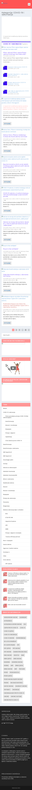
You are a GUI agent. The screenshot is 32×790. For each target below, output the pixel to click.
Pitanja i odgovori (14, 229)
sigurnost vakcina (21, 686)
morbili (6, 665)
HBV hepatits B (7, 456)
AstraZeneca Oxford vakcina (13, 624)
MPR (12, 665)
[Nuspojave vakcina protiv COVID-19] (5, 68)
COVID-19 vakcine (9, 638)
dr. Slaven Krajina (9, 645)
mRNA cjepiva (19, 665)
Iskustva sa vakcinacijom (10, 467)
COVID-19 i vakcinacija (21, 139)
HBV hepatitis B (7, 452)
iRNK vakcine (8, 655)
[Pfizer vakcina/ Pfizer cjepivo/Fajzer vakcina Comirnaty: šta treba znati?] (16, 48)
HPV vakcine (9, 563)
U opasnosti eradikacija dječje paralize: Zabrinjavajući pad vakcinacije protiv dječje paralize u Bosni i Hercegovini (15, 107)
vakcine (6, 696)
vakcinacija (15, 689)
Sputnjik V (7, 689)
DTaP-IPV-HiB (22, 111)
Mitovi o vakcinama (8, 479)
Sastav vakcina (11, 280)
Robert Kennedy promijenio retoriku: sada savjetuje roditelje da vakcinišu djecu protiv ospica (18, 599)
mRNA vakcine (8, 669)
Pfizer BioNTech (14, 672)
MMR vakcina (17, 658)
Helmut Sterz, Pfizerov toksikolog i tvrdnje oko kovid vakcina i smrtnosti (15, 135)
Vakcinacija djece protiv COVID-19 (14, 693)
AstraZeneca (8, 621)
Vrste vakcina (6, 559)
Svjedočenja (9, 436)
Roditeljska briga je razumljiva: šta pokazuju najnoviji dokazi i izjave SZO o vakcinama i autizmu (16, 305)
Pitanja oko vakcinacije (13, 253)
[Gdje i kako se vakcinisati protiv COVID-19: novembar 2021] (5, 92)
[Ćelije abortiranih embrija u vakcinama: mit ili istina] (16, 270)
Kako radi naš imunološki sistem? (17, 604)
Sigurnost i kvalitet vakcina (17, 311)
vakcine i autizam (16, 696)
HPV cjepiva (7, 648)
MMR (7, 529)
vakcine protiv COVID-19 (11, 700)
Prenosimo (11, 113)
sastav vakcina (8, 686)
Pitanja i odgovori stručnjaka (13, 533)
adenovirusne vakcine (10, 617)
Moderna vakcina (17, 662)
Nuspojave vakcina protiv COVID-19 (17, 67)
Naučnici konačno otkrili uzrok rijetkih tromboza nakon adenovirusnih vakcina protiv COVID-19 (16, 166)
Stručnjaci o (25, 311)
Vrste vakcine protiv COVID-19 (14, 440)
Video (4, 556)
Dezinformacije (6, 140)
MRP (16, 669)
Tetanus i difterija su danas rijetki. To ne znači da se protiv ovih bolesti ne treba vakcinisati (18, 574)
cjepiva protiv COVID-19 (11, 627)
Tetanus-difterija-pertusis (13, 536)
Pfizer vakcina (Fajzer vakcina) (13, 679)
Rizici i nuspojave (7, 540)
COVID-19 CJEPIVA (9, 631)
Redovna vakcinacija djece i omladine (13, 510)
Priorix (6, 682)
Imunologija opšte (8, 460)
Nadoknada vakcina (8, 483)
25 (25, 330)
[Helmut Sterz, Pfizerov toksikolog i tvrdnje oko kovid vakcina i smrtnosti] (16, 131)
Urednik (6, 56)
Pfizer (6, 672)
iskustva (16, 655)
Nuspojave (15, 171)
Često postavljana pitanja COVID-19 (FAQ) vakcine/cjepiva (15, 416)
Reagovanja (16, 113)
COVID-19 (22, 627)
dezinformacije (20, 638)
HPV (7, 525)
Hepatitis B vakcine (11, 521)
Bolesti (16, 111)
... (22, 330)
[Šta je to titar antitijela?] (16, 246)
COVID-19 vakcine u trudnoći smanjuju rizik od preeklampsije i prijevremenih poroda (16, 194)
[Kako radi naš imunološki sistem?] (5, 606)
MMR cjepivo (7, 658)
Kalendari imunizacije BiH (10, 475)
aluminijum (23, 617)
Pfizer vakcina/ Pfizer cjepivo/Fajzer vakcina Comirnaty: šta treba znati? (14, 53)
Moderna (7, 662)
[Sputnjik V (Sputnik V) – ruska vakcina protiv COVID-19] (5, 75)
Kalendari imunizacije (9, 471)
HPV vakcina (16, 648)
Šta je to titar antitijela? (10, 249)
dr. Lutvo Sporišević (10, 641)
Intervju (5, 463)
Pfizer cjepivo (8, 676)
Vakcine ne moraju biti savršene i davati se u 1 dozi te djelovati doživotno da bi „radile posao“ (16, 223)
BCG (7, 513)
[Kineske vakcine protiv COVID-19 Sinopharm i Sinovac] (5, 83)
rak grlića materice (16, 682)
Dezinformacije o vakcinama (11, 448)
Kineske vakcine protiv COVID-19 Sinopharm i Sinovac (17, 83)
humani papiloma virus (20, 651)
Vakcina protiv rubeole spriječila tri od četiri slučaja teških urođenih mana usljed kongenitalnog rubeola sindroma (18, 582)
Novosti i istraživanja (7, 171)
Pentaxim (22, 669)
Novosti (27, 199)
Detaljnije (7, 123)
